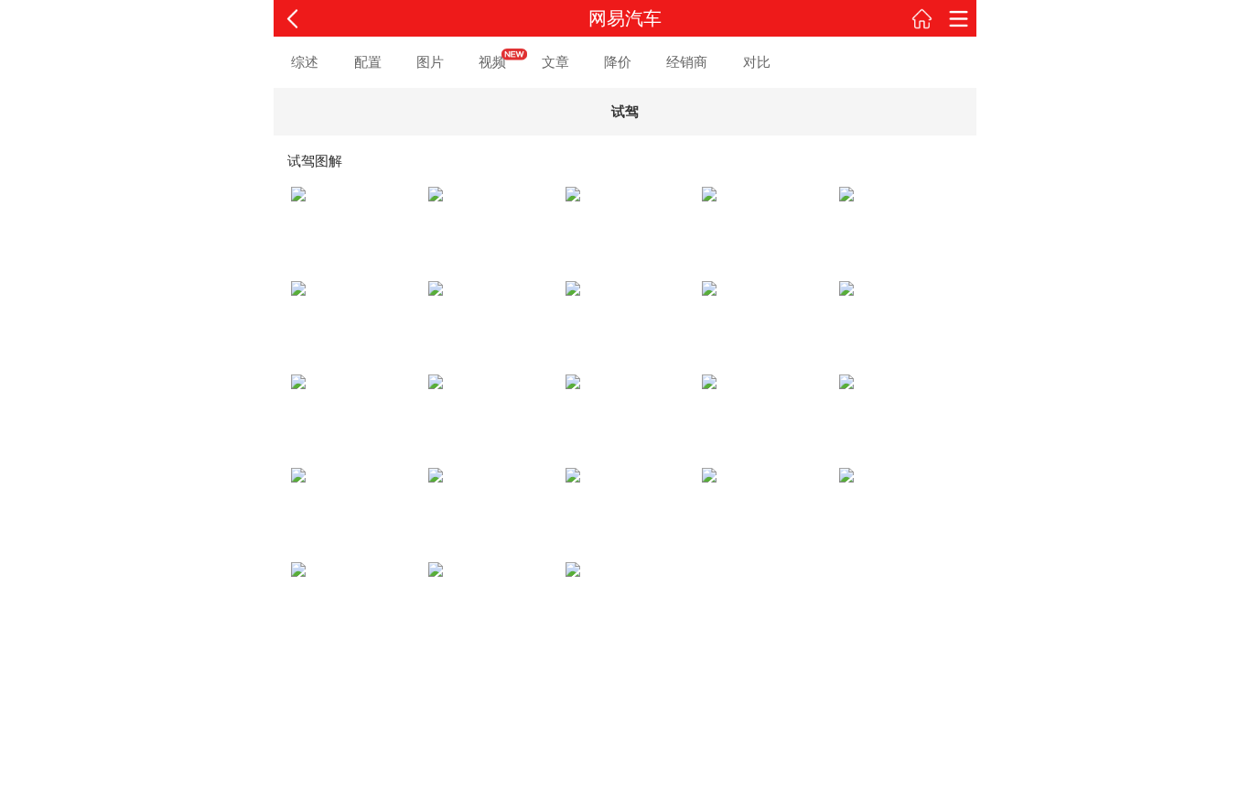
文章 (555, 62)
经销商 (686, 62)
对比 (756, 62)
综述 (304, 62)
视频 (492, 62)
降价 (617, 62)
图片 (430, 62)
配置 (368, 62)
